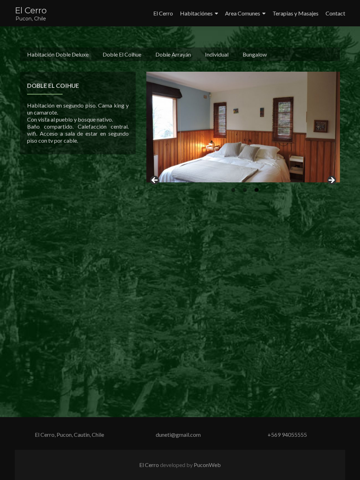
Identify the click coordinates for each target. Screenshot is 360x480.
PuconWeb (207, 464)
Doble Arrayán (173, 54)
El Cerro (31, 10)
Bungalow (255, 54)
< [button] (155, 180)
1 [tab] (233, 190)
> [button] (331, 180)
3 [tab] (256, 190)
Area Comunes (242, 13)
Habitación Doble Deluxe (58, 54)
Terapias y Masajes (295, 13)
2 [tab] (245, 190)
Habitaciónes (196, 13)
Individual (217, 54)
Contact (335, 13)
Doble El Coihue (122, 54)
